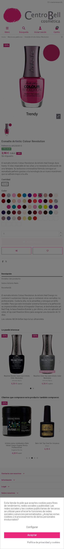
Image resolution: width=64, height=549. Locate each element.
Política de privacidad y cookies (43, 542)
